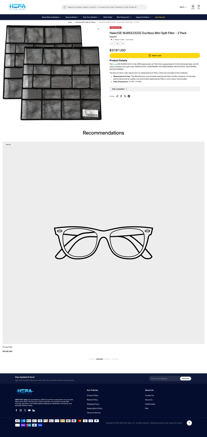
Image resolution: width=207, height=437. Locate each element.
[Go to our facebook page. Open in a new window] (16, 410)
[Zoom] (98, 28)
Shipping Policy (93, 404)
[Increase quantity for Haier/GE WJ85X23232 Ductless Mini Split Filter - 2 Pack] (123, 43)
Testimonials (150, 404)
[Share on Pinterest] (129, 96)
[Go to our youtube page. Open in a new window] (29, 410)
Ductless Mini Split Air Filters (85, 22)
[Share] (117, 96)
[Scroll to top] (189, 423)
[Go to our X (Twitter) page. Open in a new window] (25, 410)
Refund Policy (92, 400)
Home (70, 22)
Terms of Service (93, 413)
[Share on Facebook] (121, 96)
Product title (7, 347)
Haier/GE (113, 36)
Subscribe (185, 378)
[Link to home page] (24, 392)
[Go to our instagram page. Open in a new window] (20, 410)
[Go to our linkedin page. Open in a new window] (33, 410)
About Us (148, 400)
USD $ (182, 7)
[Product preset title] (103, 243)
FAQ (146, 408)
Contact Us (149, 395)
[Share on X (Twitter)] (125, 96)
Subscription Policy (94, 408)
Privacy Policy (92, 395)
